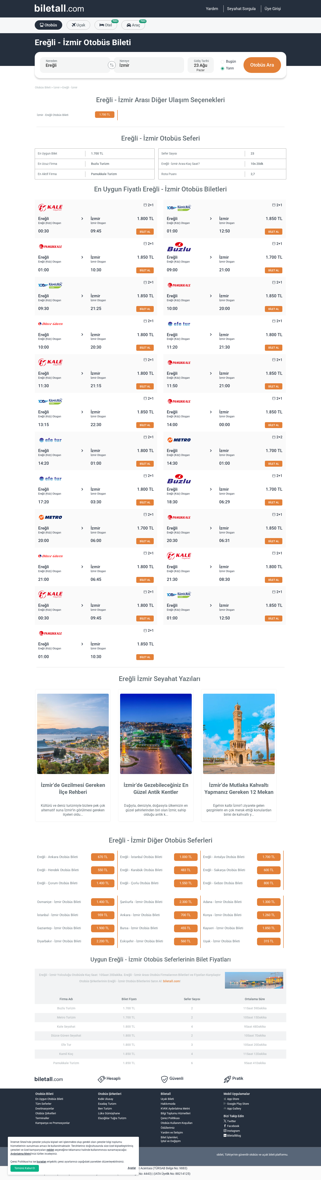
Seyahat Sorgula (241, 8)
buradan (41, 1161)
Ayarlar (132, 1168)
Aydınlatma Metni (20, 1153)
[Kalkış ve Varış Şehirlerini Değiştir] (112, 65)
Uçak (80, 25)
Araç (138, 23)
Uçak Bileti (167, 1099)
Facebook (232, 1126)
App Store (232, 1099)
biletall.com (171, 981)
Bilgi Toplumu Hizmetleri (175, 1113)
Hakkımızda (168, 1103)
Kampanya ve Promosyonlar (52, 1123)
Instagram (233, 1130)
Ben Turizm (105, 1108)
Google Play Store (237, 1103)
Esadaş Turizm (107, 1103)
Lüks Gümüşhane (109, 1113)
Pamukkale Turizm (104, 174)
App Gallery (233, 1108)
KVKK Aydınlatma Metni (175, 1108)
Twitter (231, 1121)
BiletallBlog (233, 1135)
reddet (50, 1149)
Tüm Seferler (43, 1103)
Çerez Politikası (170, 1118)
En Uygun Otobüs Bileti (49, 1099)
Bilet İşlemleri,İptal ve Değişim (171, 1139)
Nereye (124, 61)
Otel (110, 23)
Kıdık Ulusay (105, 1099)
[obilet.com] (59, 12)
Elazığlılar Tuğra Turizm (112, 1118)
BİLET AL (145, 231)
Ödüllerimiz (167, 1127)
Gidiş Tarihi (201, 61)
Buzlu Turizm (100, 164)
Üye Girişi (273, 8)
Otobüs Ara (262, 65)
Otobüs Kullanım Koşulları (176, 1123)
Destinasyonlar (44, 1108)
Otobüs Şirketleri (45, 1113)
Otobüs (50, 25)
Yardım (212, 8)
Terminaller (42, 1118)
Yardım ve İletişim (172, 1132)
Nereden (51, 61)
